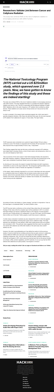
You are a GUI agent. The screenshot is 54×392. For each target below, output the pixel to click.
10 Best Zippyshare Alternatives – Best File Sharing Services (14, 345)
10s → (18, 64)
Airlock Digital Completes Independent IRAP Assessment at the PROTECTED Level (38, 274)
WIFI (34, 250)
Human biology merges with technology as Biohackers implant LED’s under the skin (39, 327)
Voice (6, 67)
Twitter (48, 245)
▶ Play (12, 64)
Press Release (35, 259)
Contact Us (25, 381)
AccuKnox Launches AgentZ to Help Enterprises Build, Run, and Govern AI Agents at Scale (38, 263)
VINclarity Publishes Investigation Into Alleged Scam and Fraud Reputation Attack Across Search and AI (38, 309)
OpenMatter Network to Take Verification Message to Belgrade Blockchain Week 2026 (39, 298)
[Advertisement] (27, 130)
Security (30, 259)
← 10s (7, 64)
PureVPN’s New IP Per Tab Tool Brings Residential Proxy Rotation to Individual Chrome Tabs (14, 293)
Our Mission (26, 383)
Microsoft (38, 342)
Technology (6, 6)
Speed (45, 64)
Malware (34, 342)
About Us (25, 377)
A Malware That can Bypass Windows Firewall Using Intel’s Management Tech (38, 346)
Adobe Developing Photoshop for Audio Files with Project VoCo (14, 326)
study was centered (10, 102)
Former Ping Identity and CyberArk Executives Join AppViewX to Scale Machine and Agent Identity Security (38, 286)
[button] (4, 2)
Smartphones (19, 250)
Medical (12, 250)
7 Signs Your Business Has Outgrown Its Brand (14, 310)
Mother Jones (33, 204)
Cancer (5, 250)
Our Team (25, 379)
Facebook (34, 245)
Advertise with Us (27, 387)
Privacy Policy (26, 385)
